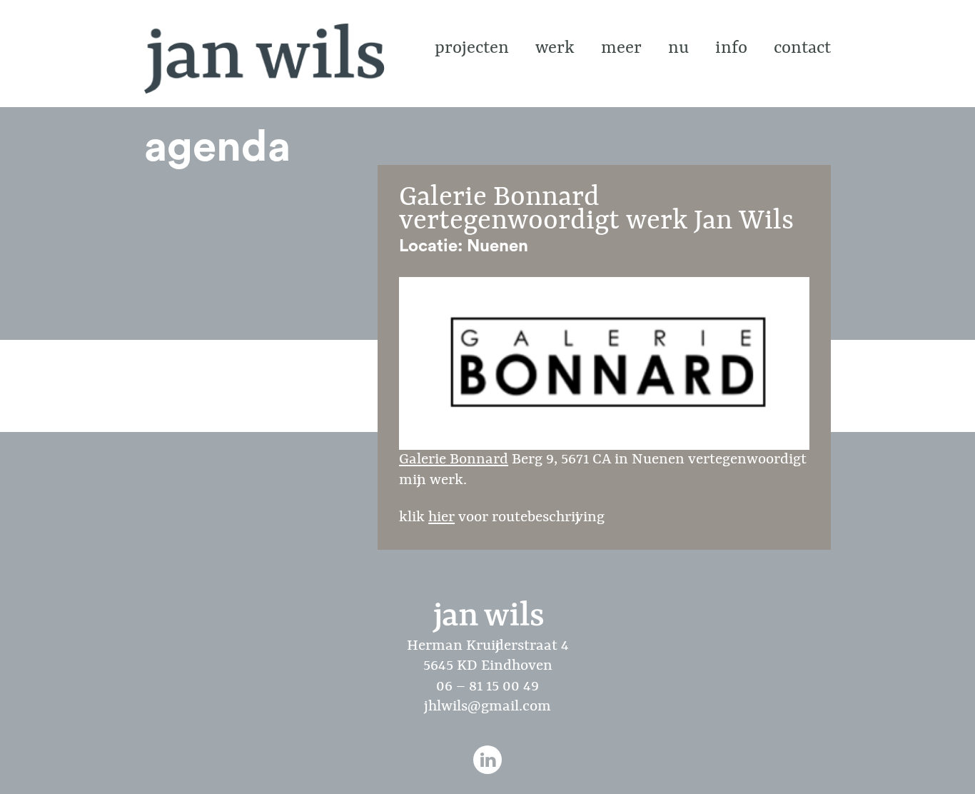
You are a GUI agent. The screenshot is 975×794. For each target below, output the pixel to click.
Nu (678, 49)
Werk (555, 49)
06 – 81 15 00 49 (487, 686)
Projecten (472, 49)
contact (802, 49)
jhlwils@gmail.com (487, 706)
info (731, 49)
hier (441, 517)
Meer (621, 49)
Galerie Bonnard (453, 459)
